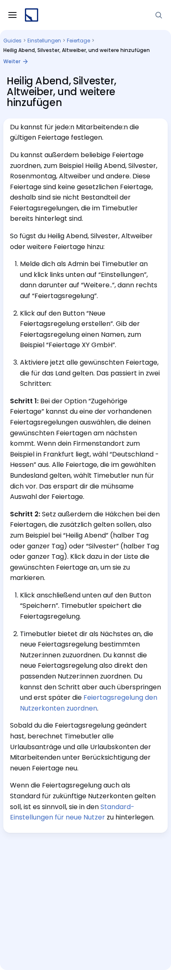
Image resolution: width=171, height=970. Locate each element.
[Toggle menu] (12, 15)
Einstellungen (44, 40)
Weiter (11, 61)
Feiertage (78, 40)
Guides (12, 40)
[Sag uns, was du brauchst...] (158, 15)
